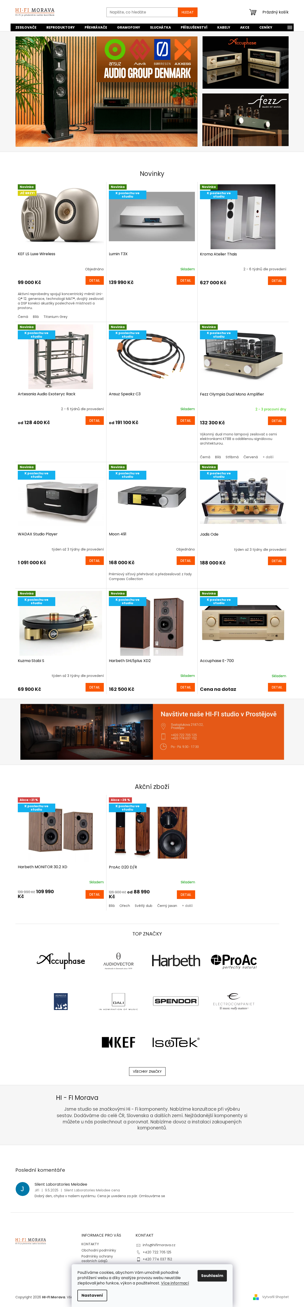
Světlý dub (143, 905)
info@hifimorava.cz (159, 1245)
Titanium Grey (55, 316)
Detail (94, 280)
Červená (250, 457)
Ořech (124, 905)
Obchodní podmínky (98, 1250)
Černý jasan (167, 905)
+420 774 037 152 (157, 1259)
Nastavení (92, 1295)
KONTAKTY (90, 1244)
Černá (23, 316)
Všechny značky (147, 1071)
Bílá (36, 316)
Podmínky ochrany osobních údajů (97, 1258)
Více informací (175, 1283)
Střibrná (232, 457)
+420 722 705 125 (157, 1252)
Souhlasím (212, 1275)
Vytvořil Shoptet (275, 1297)
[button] (29, 91)
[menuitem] (26, 27)
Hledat (188, 12)
